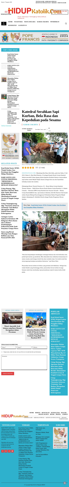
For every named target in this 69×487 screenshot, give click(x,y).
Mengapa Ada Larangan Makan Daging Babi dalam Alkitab (43, 438)
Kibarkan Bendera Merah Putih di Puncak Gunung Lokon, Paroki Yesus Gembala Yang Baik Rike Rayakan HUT (36, 334)
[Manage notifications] (64, 483)
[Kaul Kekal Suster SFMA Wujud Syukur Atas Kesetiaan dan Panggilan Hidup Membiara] (4, 55)
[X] (57, 129)
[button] (66, 23)
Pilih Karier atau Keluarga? (40, 428)
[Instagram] (5, 451)
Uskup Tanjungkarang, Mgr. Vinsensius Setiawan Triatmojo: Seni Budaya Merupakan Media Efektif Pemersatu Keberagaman (13, 117)
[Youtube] (12, 451)
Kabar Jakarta (30, 124)
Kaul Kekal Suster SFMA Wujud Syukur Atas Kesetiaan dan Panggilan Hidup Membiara (12, 57)
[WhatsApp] (62, 129)
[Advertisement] (45, 60)
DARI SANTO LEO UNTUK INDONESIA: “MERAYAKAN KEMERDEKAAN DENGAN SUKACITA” (13, 70)
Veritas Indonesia (6, 125)
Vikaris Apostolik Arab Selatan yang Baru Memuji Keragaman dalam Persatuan (12, 329)
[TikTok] (9, 451)
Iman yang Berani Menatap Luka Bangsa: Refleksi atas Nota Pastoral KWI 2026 (9, 235)
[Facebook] (53, 129)
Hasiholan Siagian (29, 129)
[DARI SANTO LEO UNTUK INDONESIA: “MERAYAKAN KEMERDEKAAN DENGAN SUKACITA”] (4, 66)
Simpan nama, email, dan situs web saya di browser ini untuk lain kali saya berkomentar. (22, 352)
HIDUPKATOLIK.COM (28, 173)
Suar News (53, 397)
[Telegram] (66, 129)
